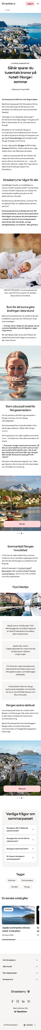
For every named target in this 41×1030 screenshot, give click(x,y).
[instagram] (17, 1001)
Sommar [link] (11, 880)
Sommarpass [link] (27, 880)
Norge (7, 10)
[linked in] (23, 1001)
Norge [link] (27, 887)
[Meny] (38, 3)
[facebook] (12, 1001)
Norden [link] (14, 887)
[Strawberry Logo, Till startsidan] (8, 4)
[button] (17, 533)
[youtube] (28, 1001)
